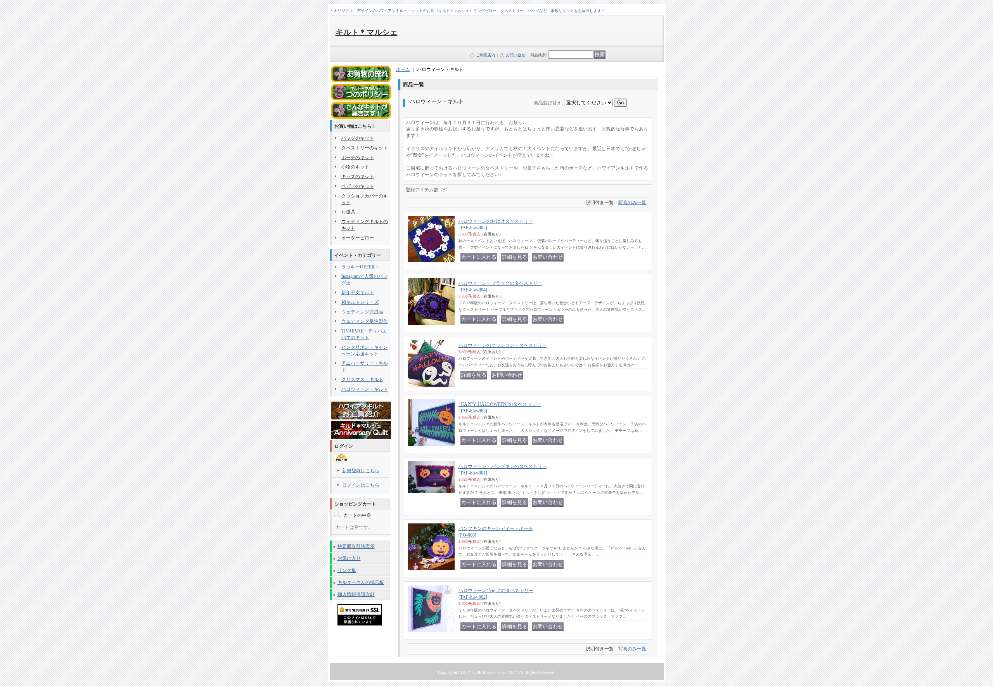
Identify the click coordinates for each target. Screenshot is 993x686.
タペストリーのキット (364, 148)
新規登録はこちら (360, 470)
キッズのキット (357, 176)
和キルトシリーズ (360, 302)
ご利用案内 (485, 55)
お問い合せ (515, 55)
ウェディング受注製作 (364, 321)
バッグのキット (357, 138)
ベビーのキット (357, 186)
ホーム (403, 69)
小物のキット (355, 167)
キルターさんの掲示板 (360, 582)
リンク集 (346, 570)
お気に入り (349, 558)
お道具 (348, 212)
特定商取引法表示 (356, 546)
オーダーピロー (357, 238)
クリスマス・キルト (362, 379)
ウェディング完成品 (362, 312)
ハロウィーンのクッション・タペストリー (502, 345)
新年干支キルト (357, 292)
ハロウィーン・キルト (364, 389)
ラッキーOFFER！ (360, 267)
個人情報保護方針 (356, 594)
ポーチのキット (357, 157)
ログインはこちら (360, 485)
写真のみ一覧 (632, 202)
